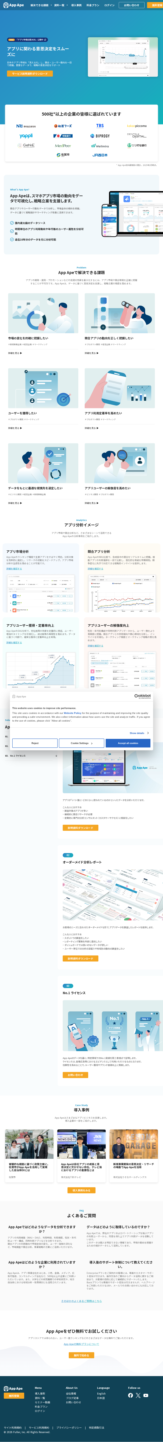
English (101, 1393)
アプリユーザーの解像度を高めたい (108, 488)
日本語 (101, 1398)
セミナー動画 (42, 1402)
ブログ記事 (72, 1398)
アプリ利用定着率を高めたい (103, 413)
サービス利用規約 (39, 1427)
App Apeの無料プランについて (81, 1344)
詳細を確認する (14, 568)
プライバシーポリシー (69, 1427)
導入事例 (76, 5)
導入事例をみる (81, 1190)
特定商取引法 (96, 1427)
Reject (35, 743)
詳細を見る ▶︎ (15, 353)
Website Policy (72, 713)
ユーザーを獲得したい (22, 413)
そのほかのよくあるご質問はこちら (81, 1301)
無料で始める (81, 1355)
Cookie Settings (80, 743)
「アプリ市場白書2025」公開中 (29, 39)
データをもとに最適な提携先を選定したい (35, 488)
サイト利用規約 (13, 1427)
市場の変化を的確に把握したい (28, 338)
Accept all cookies (128, 743)
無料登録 (14, 1396)
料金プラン (93, 5)
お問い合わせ (131, 5)
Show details (137, 733)
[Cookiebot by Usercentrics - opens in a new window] (137, 696)
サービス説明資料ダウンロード (30, 73)
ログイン (109, 5)
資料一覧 (40, 1398)
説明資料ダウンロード (80, 828)
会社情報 (71, 1393)
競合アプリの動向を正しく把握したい (109, 338)
